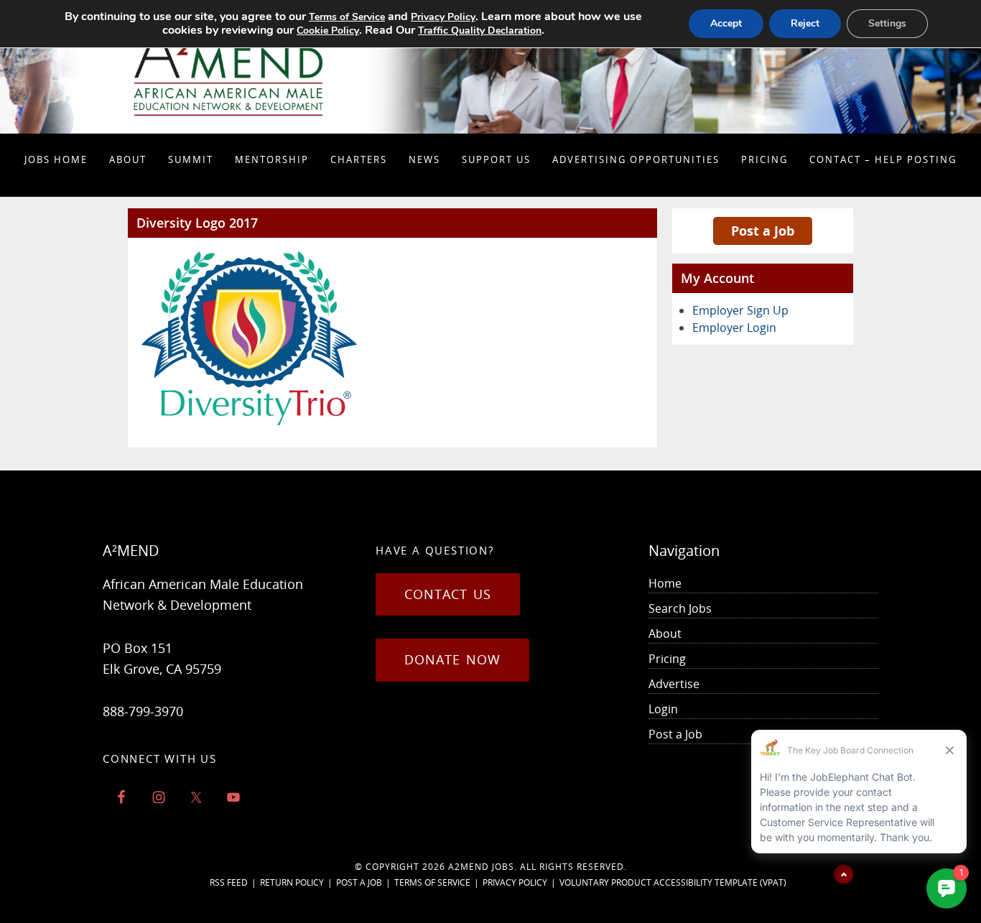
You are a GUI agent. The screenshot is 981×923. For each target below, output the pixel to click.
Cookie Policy (328, 30)
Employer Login (734, 327)
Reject (805, 23)
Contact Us (447, 594)
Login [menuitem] (663, 709)
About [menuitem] (665, 633)
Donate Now (452, 659)
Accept (726, 23)
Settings (887, 23)
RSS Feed (229, 882)
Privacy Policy (515, 882)
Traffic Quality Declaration (479, 30)
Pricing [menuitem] (667, 659)
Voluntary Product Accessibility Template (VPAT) (672, 882)
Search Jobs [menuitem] (680, 608)
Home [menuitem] (665, 583)
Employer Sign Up (740, 310)
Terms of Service (432, 882)
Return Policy (292, 882)
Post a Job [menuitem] (675, 734)
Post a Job (762, 230)
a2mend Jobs (481, 867)
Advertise (673, 684)
